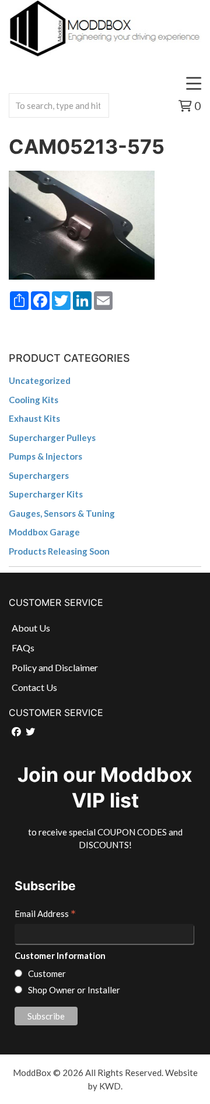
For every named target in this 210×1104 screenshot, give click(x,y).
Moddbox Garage (44, 532)
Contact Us (34, 687)
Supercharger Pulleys (52, 437)
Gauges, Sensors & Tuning (62, 513)
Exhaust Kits (34, 418)
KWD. (111, 1086)
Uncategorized (40, 380)
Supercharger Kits (46, 494)
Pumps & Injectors (45, 456)
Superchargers (39, 475)
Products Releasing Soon (59, 551)
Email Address (45, 914)
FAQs (23, 647)
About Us (31, 627)
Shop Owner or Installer (74, 990)
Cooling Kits (33, 399)
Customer (47, 973)
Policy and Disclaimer (55, 667)
